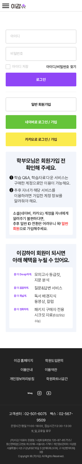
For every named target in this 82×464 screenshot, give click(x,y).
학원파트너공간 (57, 379)
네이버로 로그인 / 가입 (41, 122)
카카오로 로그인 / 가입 (41, 139)
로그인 (41, 79)
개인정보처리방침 (22, 379)
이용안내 (26, 370)
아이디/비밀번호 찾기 (61, 67)
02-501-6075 (36, 414)
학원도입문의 (54, 360)
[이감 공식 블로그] (30, 394)
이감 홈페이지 (23, 360)
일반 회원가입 (41, 104)
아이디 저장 (20, 66)
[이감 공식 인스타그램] (39, 394)
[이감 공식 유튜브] (48, 394)
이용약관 (51, 370)
